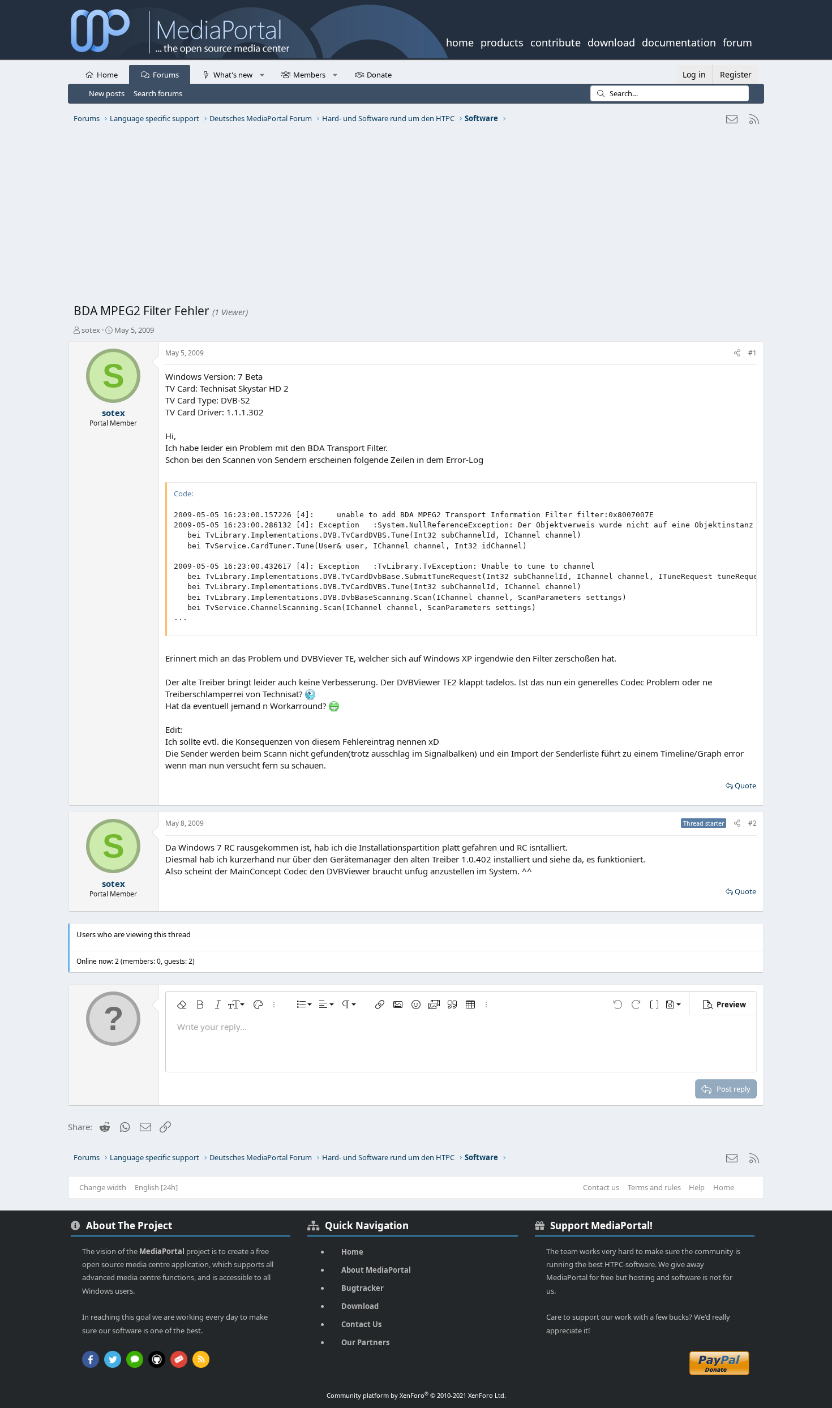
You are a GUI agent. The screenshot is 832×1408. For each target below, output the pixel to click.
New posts (107, 93)
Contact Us (361, 1324)
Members (309, 75)
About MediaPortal (376, 1270)
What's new (232, 75)
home (460, 41)
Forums (166, 75)
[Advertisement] (413, 218)
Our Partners (365, 1342)
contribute (555, 41)
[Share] (737, 353)
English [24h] (156, 1187)
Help (697, 1187)
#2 (752, 823)
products (502, 41)
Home (107, 75)
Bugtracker (362, 1288)
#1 (752, 353)
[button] (262, 74)
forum (737, 41)
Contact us (601, 1187)
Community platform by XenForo (416, 1395)
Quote (745, 785)
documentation (679, 41)
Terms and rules (654, 1187)
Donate (379, 75)
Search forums (158, 93)
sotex (91, 330)
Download (360, 1306)
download (611, 41)
